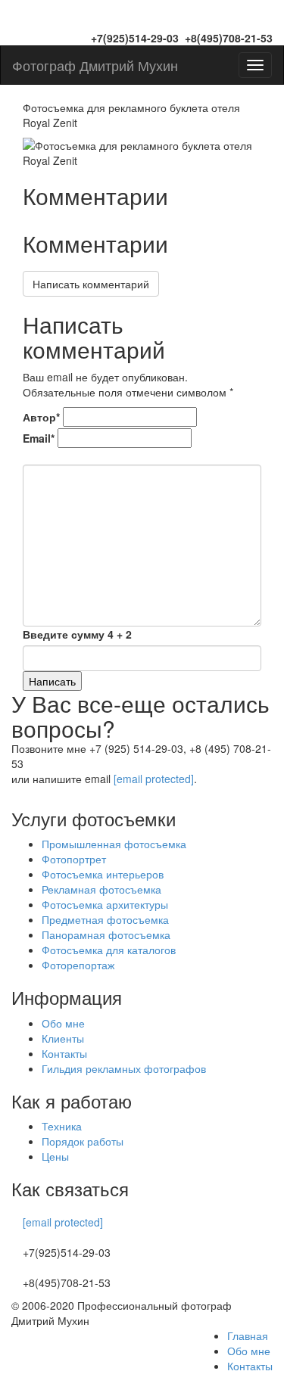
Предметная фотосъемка (105, 919)
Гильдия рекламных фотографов (124, 1068)
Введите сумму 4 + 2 (77, 634)
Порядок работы (82, 1141)
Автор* (41, 416)
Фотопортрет (74, 858)
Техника (62, 1125)
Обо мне (63, 1023)
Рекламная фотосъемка (101, 889)
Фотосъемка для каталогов (109, 949)
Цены (55, 1156)
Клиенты (63, 1038)
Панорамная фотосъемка (106, 934)
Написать (52, 681)
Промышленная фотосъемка (114, 843)
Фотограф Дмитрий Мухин (95, 65)
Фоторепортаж (78, 964)
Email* (39, 438)
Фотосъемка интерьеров (103, 873)
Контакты (64, 1053)
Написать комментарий (91, 283)
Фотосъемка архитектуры (105, 904)
